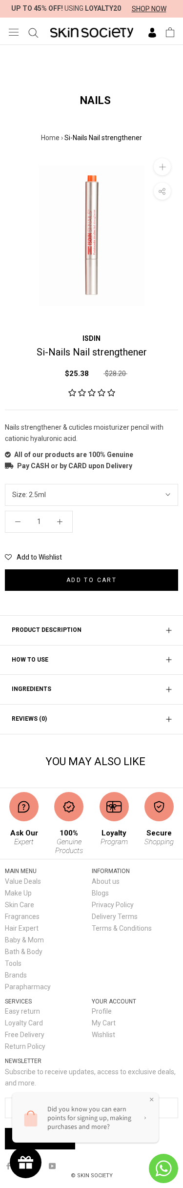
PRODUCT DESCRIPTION (46, 629)
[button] (91, 393)
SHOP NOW (149, 9)
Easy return (22, 1011)
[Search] (33, 32)
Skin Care (19, 905)
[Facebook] (8, 1165)
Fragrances (22, 916)
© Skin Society (92, 1175)
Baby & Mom (24, 940)
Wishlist (103, 1035)
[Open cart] (170, 32)
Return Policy (25, 1046)
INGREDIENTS (31, 689)
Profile (102, 1011)
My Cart (104, 1023)
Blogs (100, 893)
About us (106, 881)
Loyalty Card (24, 1023)
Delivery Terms (115, 916)
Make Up (18, 893)
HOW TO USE (30, 659)
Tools (13, 963)
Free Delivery (24, 1035)
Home (50, 138)
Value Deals (23, 881)
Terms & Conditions (122, 928)
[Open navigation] (14, 32)
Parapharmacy (28, 987)
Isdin (91, 338)
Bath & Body (23, 952)
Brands (16, 975)
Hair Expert (22, 928)
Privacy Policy (113, 905)
